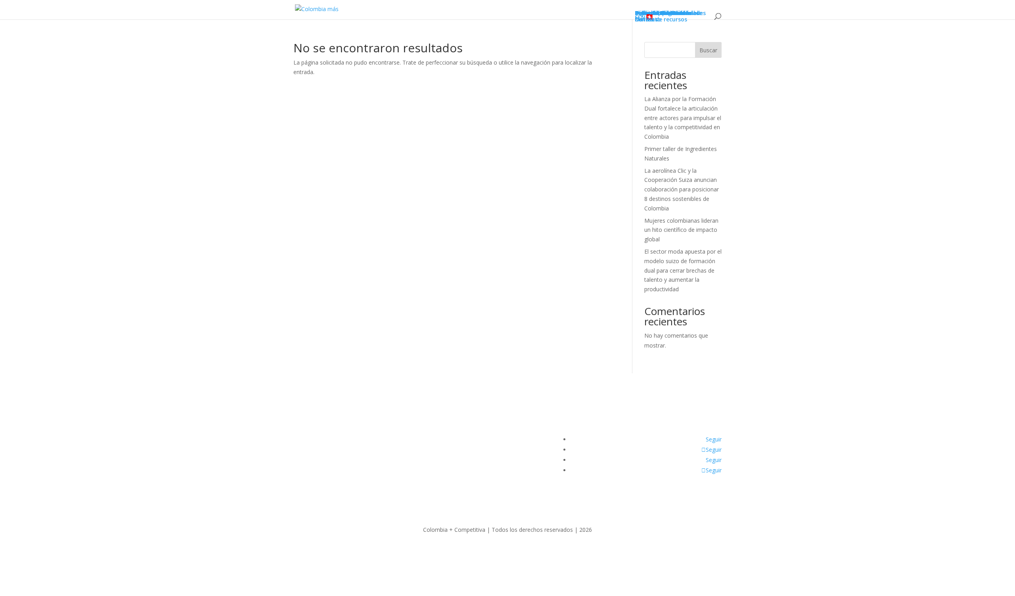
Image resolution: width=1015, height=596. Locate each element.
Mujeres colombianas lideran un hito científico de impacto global (681, 230)
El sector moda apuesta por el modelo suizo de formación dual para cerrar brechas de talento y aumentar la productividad (683, 270)
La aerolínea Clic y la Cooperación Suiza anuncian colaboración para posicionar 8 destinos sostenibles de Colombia (681, 189)
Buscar (708, 50)
